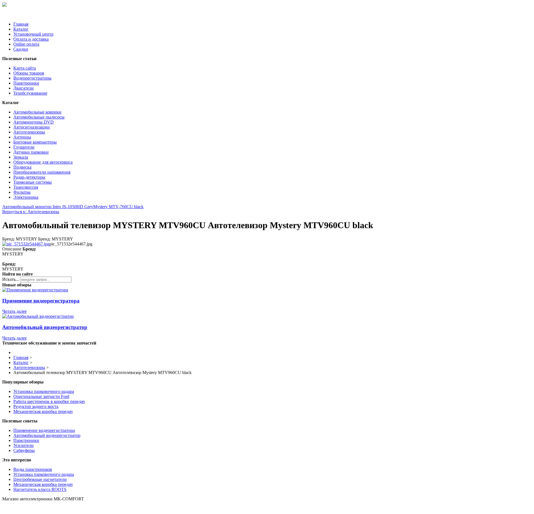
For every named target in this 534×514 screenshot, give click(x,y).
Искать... (10, 279)
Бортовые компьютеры (35, 142)
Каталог (21, 29)
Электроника (25, 197)
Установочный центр (33, 34)
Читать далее (14, 311)
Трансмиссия (25, 187)
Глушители (23, 147)
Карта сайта (24, 68)
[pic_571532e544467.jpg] (26, 244)
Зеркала (20, 157)
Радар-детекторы (29, 177)
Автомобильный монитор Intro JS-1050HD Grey (47, 206)
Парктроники (26, 83)
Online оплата (26, 44)
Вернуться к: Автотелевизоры (30, 211)
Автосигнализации (31, 127)
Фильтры (22, 192)
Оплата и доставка (31, 39)
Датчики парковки (31, 152)
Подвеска (22, 167)
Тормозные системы (32, 182)
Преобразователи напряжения (41, 172)
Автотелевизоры (29, 132)
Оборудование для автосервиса (43, 162)
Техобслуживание (30, 93)
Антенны (22, 137)
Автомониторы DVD (33, 122)
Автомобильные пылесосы (39, 117)
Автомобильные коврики (37, 112)
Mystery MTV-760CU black (118, 206)
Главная (20, 24)
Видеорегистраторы (32, 78)
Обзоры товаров (28, 73)
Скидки (20, 49)
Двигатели (23, 88)
